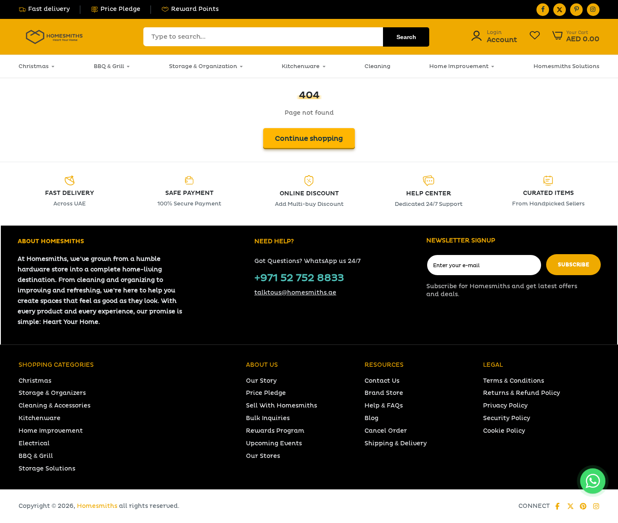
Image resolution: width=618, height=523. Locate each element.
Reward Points (195, 9)
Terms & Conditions (513, 380)
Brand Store (383, 393)
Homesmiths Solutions (566, 66)
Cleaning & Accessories (54, 405)
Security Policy (506, 418)
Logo (54, 36)
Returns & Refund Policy (521, 393)
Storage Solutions (46, 468)
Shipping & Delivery (395, 443)
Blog (371, 418)
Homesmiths (97, 506)
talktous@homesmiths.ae (295, 292)
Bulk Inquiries (268, 418)
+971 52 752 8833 (299, 278)
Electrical (34, 443)
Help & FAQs (383, 405)
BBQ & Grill (109, 66)
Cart (576, 36)
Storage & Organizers (52, 393)
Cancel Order (385, 430)
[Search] (406, 37)
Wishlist (534, 36)
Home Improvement (459, 66)
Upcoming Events (274, 443)
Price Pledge (120, 9)
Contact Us (381, 380)
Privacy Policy (505, 405)
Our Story (261, 380)
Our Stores (263, 456)
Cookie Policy (504, 430)
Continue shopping (309, 138)
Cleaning (377, 66)
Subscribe (573, 265)
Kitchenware (301, 66)
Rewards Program (275, 430)
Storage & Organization (203, 66)
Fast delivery (49, 9)
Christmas (33, 66)
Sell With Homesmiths (281, 405)
